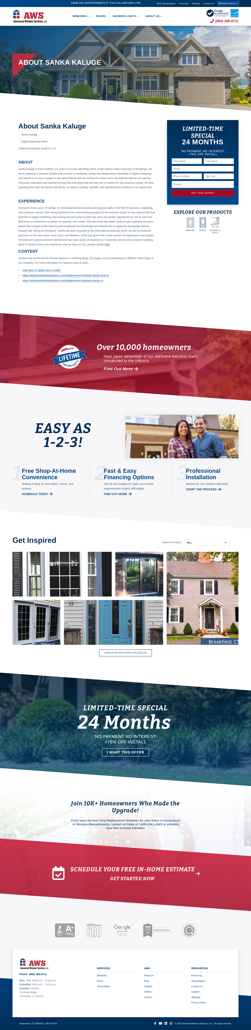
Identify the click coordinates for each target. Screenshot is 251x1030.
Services (103, 968)
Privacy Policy (198, 1003)
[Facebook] (155, 1023)
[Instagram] (171, 1023)
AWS (147, 968)
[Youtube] (160, 1023)
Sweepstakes (198, 981)
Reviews (196, 3)
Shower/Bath (103, 986)
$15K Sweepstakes (166, 3)
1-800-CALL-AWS (150, 824)
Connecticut (172, 820)
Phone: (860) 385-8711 (33, 974)
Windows (101, 975)
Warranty (195, 997)
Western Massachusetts (93, 824)
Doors (100, 981)
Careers (148, 997)
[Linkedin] (165, 1023)
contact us (118, 824)
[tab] (206, 542)
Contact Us (209, 3)
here (107, 244)
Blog (146, 981)
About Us (149, 975)
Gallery (148, 992)
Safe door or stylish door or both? (41, 270)
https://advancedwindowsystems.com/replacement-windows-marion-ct (62, 280)
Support (148, 986)
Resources (199, 968)
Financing (183, 3)
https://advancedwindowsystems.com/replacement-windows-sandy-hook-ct (65, 275)
